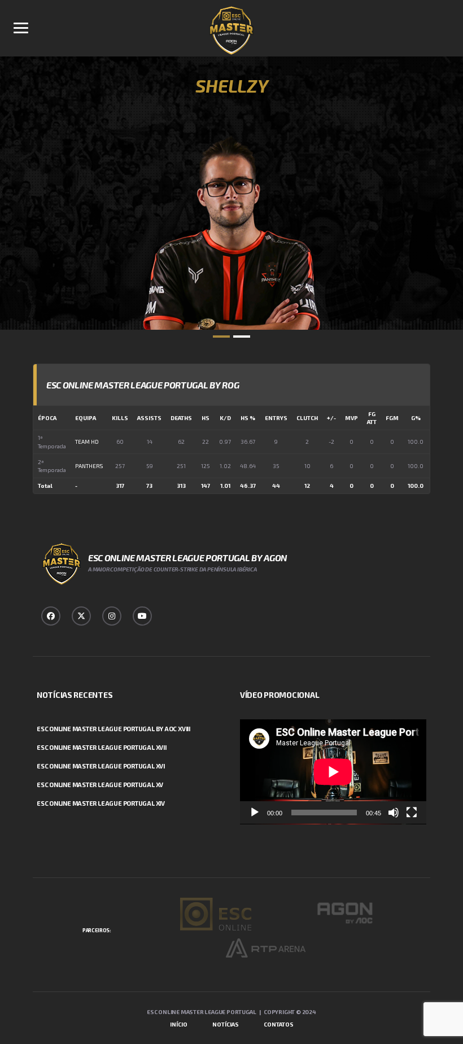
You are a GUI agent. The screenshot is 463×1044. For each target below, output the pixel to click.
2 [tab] (241, 336)
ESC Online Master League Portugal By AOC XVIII (113, 728)
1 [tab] (221, 336)
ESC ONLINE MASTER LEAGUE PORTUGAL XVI (101, 766)
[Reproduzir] (254, 812)
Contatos (279, 1024)
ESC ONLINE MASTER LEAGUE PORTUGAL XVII (102, 747)
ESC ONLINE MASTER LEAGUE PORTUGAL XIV (101, 803)
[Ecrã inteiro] (411, 812)
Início (178, 1024)
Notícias (225, 1024)
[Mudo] (393, 812)
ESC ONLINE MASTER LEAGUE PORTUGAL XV (100, 784)
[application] (333, 771)
